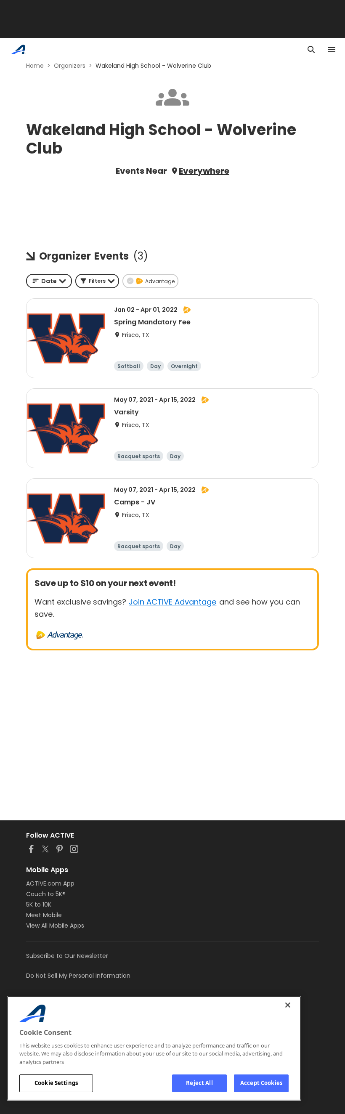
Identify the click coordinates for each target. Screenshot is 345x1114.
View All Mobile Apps (55, 925)
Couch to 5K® (46, 894)
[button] (97, 281)
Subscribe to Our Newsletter (67, 956)
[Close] (288, 1005)
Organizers (69, 65)
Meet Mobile (44, 915)
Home (35, 65)
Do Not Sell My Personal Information (78, 975)
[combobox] (49, 281)
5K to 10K (38, 904)
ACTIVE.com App (50, 883)
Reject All (199, 1083)
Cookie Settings (56, 1083)
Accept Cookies (261, 1083)
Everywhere (204, 171)
